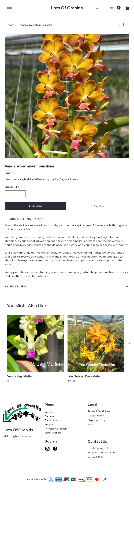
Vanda (48, 412)
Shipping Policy (96, 420)
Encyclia (49, 424)
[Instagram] (47, 448)
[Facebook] (55, 448)
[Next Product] (129, 343)
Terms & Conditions (99, 411)
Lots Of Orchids (67, 7)
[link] (127, 8)
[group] (65, 353)
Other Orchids (53, 432)
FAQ (90, 424)
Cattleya (49, 416)
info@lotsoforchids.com (102, 452)
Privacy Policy (96, 415)
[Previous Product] (2, 343)
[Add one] (22, 193)
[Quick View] (35, 343)
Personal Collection (56, 428)
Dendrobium (52, 420)
